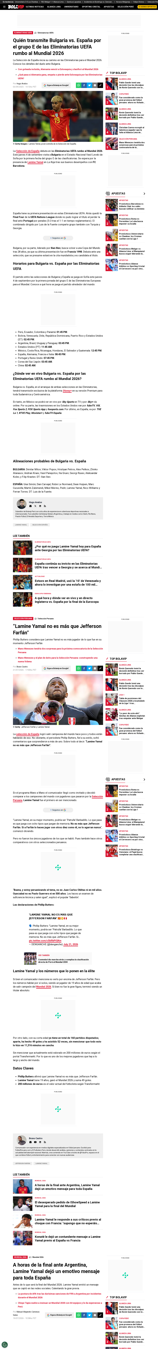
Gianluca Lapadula (74, 2)
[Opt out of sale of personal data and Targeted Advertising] (5, 1345)
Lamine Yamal (35, 162)
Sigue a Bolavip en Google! (58, 85)
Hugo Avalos (22, 83)
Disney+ (67, 390)
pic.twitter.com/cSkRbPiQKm (45, 940)
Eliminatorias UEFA (45, 33)
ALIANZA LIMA (54, 7)
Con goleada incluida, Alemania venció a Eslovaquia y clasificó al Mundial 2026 (58, 69)
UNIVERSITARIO (71, 7)
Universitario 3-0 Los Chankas (26, 2)
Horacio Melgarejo (123, 2)
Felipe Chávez (138, 2)
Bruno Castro (22, 667)
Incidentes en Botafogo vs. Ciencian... (98, 2)
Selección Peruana (46, 619)
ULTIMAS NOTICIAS (35, 7)
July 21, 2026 (70, 944)
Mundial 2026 (43, 986)
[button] (84, 85)
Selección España (40, 525)
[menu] (4, 6)
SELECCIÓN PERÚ (126, 7)
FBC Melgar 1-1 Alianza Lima (52, 2)
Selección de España (28, 150)
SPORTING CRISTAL (91, 7)
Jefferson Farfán (22, 1163)
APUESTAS (109, 7)
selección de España (27, 734)
